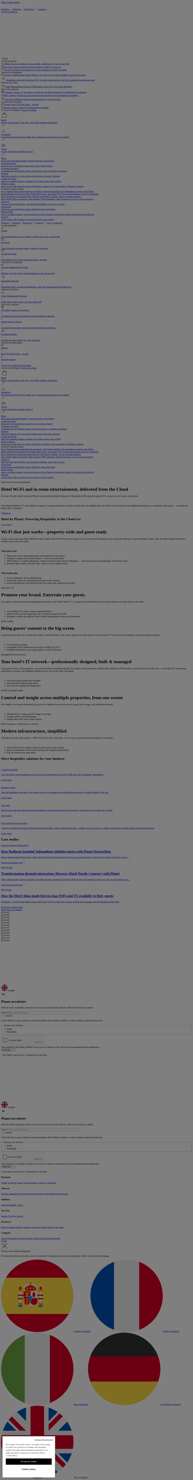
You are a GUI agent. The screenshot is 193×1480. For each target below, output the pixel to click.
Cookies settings (29, 1469)
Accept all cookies (29, 1461)
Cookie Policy (12, 1455)
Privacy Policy (39, 1453)
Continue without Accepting (43, 1439)
